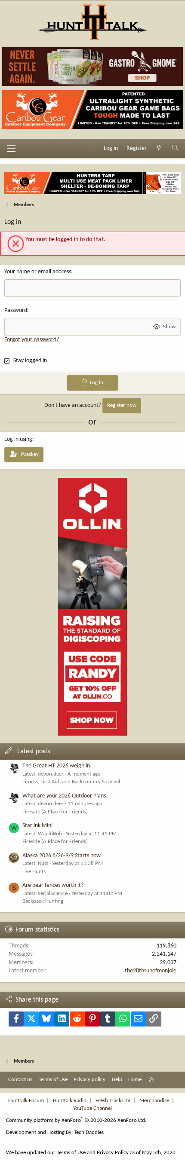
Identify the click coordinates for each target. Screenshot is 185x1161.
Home (135, 1079)
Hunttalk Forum (26, 1100)
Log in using (18, 439)
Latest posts (33, 751)
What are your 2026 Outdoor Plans (64, 796)
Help (117, 1079)
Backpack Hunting (42, 901)
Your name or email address (37, 272)
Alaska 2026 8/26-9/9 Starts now (61, 855)
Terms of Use (53, 1079)
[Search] (175, 148)
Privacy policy (89, 1079)
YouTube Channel (92, 1108)
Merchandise (154, 1100)
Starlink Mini (37, 825)
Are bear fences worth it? (52, 885)
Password (15, 310)
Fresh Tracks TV (113, 1100)
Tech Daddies (89, 1132)
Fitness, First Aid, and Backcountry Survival (71, 782)
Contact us (20, 1079)
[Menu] (11, 149)
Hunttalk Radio (69, 1100)
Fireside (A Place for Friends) (55, 812)
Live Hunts (34, 871)
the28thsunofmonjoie (150, 971)
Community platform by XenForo (76, 1120)
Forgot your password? (31, 339)
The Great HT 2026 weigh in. (57, 766)
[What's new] (159, 148)
